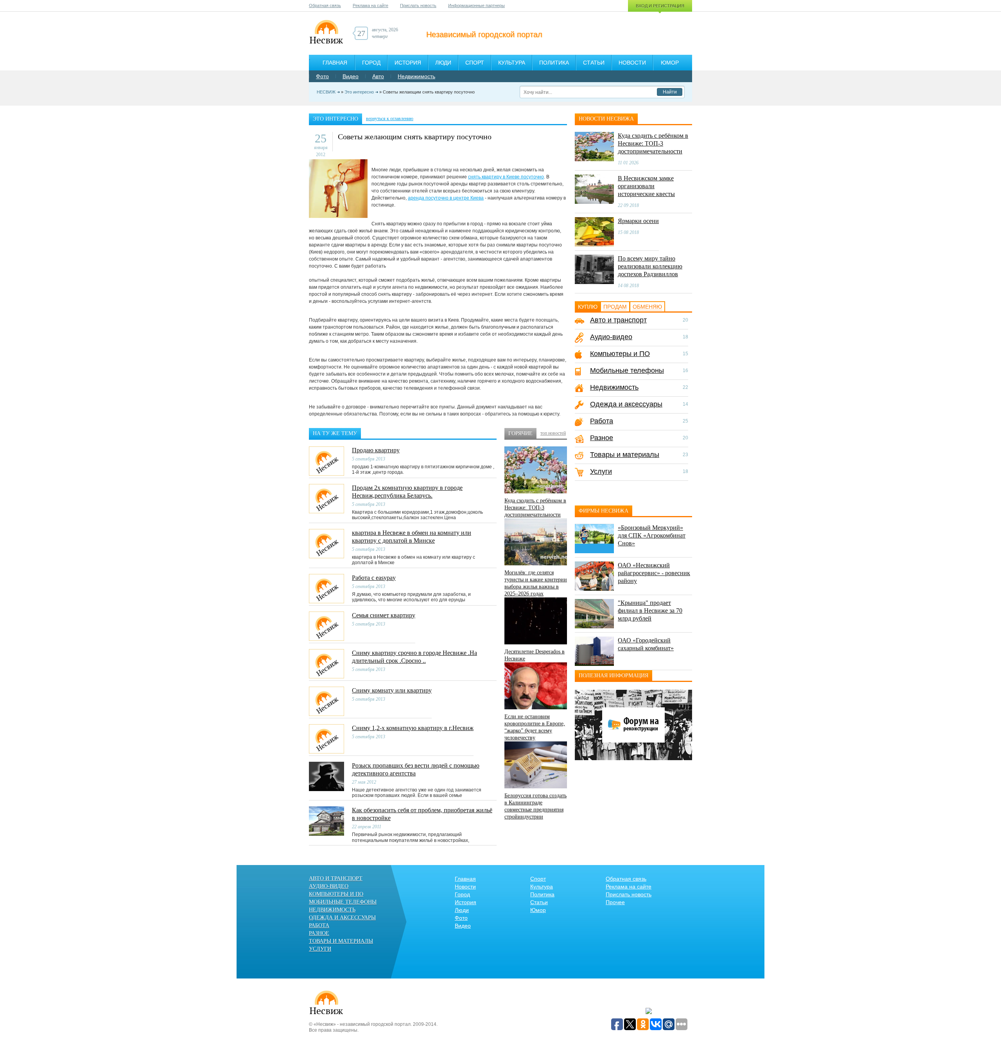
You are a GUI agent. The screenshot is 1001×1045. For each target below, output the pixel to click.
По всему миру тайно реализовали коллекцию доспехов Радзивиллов (650, 266)
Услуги (601, 471)
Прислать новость (418, 5)
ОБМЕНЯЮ (647, 307)
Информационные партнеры (476, 5)
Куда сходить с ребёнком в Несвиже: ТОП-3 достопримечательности (535, 508)
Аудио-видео (611, 336)
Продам (615, 307)
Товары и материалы (624, 454)
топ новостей (553, 433)
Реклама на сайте (370, 5)
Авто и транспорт (618, 320)
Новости (632, 62)
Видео (351, 76)
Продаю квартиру (376, 450)
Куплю (587, 307)
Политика (554, 62)
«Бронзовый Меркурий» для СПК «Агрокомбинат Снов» (651, 535)
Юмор (670, 62)
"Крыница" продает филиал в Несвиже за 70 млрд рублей (650, 610)
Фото (322, 76)
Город (371, 62)
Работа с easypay (374, 577)
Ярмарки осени (638, 221)
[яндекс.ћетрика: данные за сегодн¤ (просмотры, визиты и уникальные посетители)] (649, 1011)
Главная (335, 62)
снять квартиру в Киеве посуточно (506, 177)
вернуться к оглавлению (389, 118)
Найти (670, 92)
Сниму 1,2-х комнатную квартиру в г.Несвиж (413, 728)
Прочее (615, 902)
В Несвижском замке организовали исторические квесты (646, 186)
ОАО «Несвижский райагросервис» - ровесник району (654, 573)
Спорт (474, 62)
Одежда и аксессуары (626, 404)
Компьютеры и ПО (620, 353)
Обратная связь (325, 5)
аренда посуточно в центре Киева (446, 198)
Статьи (594, 62)
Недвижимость (416, 76)
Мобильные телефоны (627, 370)
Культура (511, 62)
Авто (378, 76)
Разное (601, 437)
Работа (601, 420)
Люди (443, 62)
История (408, 62)
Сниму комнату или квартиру (392, 690)
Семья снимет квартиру (383, 615)
